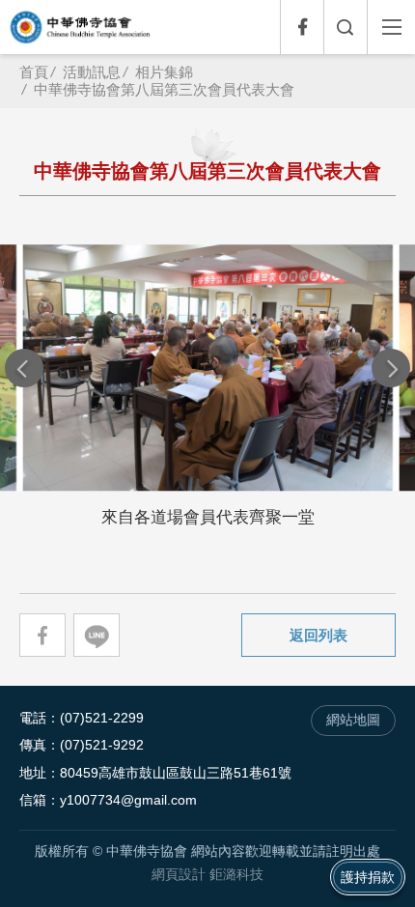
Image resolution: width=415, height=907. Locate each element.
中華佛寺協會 (80, 27)
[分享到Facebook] (42, 635)
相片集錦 (164, 72)
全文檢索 (345, 27)
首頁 (33, 72)
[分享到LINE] (96, 635)
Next (391, 368)
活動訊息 (92, 72)
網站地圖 (353, 720)
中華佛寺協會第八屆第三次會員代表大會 (164, 89)
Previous (24, 368)
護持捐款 (368, 877)
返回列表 (318, 635)
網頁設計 (179, 874)
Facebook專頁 (301, 27)
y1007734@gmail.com (128, 800)
